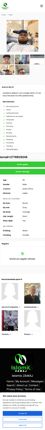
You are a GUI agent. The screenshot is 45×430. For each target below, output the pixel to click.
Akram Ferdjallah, (11, 307)
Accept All (22, 413)
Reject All (22, 425)
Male (11, 15)
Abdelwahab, (31, 307)
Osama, (6, 334)
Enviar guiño (22, 164)
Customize (22, 419)
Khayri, (28, 334)
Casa (4, 15)
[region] (22, 411)
